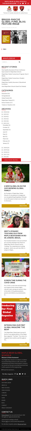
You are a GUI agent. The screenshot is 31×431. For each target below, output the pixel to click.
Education (4, 93)
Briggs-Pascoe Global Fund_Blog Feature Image (14, 21)
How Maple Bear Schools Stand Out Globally (14, 86)
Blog (3, 402)
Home (3, 397)
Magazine (4, 395)
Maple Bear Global (7, 100)
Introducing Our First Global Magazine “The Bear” (14, 327)
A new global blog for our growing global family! (15, 188)
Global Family (5, 98)
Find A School (6, 387)
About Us (4, 385)
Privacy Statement (7, 408)
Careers (4, 392)
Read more (23, 206)
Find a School (5, 415)
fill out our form (22, 424)
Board (3, 400)
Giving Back (5, 96)
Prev (4, 49)
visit (7, 421)
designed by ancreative (25, 429)
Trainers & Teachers (7, 105)
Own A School (6, 390)
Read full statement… (9, 369)
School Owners (6, 102)
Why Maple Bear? (6, 382)
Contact (4, 405)
